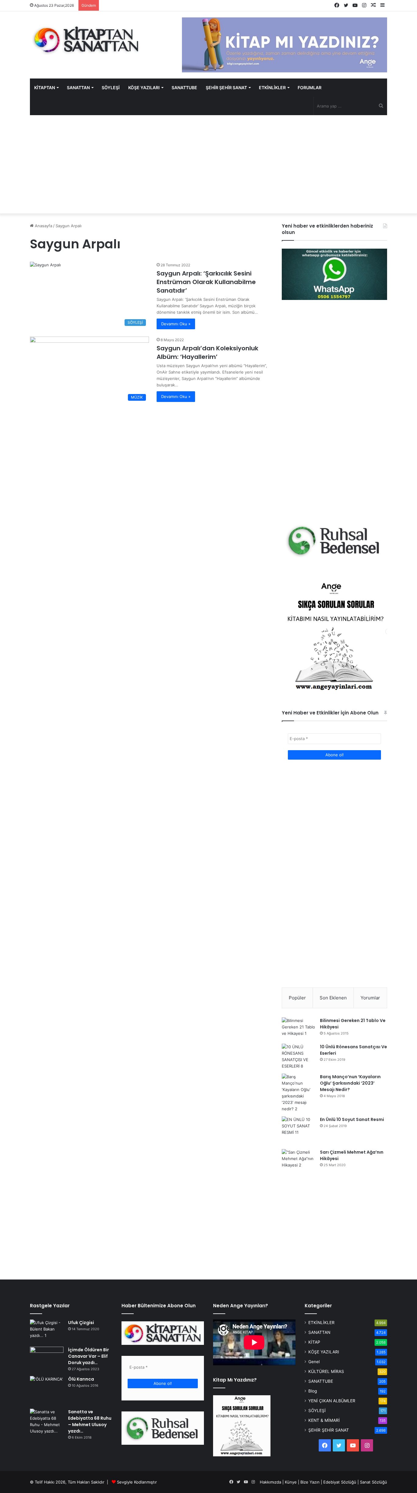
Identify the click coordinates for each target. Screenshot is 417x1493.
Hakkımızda (270, 1482)
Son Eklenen (333, 998)
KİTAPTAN (44, 87)
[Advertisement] (208, 164)
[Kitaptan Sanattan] (86, 40)
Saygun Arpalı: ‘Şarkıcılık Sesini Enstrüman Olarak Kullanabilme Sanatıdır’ (206, 282)
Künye (291, 1482)
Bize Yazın (310, 1482)
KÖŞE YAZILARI (144, 87)
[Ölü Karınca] (46, 1390)
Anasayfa (43, 225)
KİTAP (314, 1342)
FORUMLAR (309, 87)
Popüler (297, 998)
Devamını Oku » (175, 323)
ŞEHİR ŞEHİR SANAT (226, 87)
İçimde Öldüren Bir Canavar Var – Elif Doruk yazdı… (88, 1356)
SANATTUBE (184, 87)
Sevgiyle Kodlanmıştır (137, 1482)
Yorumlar (370, 998)
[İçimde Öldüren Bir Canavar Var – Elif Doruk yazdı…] (46, 1358)
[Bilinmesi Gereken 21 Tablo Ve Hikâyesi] (298, 1028)
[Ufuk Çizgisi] (46, 1331)
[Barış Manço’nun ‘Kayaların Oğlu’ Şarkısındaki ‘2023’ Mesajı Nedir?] (298, 1093)
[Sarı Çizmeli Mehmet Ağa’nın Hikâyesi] (298, 1160)
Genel (314, 1361)
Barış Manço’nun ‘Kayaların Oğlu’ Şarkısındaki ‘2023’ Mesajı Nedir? (350, 1083)
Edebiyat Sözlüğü (339, 1482)
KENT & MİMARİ (324, 1420)
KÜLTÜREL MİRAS (326, 1371)
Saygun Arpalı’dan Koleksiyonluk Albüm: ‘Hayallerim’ (207, 352)
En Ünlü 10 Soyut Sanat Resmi (352, 1119)
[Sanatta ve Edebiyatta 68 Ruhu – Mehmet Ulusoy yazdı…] (46, 1421)
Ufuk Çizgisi (81, 1323)
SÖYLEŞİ (111, 87)
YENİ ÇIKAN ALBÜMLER (331, 1400)
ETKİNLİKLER (272, 87)
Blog (312, 1391)
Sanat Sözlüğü (373, 1482)
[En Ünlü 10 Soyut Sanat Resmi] (298, 1130)
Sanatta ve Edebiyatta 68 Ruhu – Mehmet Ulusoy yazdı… (89, 1421)
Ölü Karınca (81, 1379)
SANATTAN (78, 87)
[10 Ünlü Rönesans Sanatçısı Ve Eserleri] (298, 1056)
